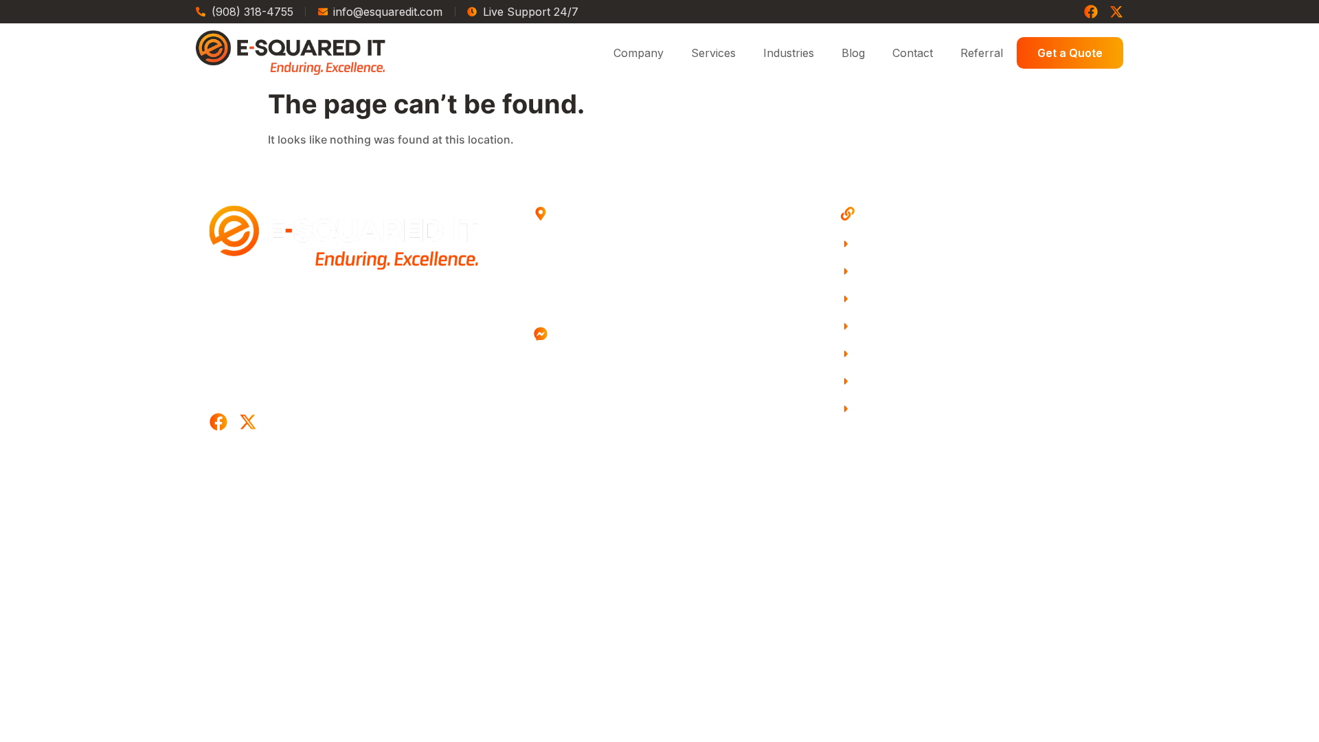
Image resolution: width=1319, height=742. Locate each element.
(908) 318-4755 (615, 363)
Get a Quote (1070, 53)
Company (638, 53)
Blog (853, 53)
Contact (912, 53)
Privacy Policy (748, 478)
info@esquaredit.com (622, 385)
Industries (788, 53)
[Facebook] (1091, 12)
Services (713, 53)
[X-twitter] (1116, 12)
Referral (981, 53)
